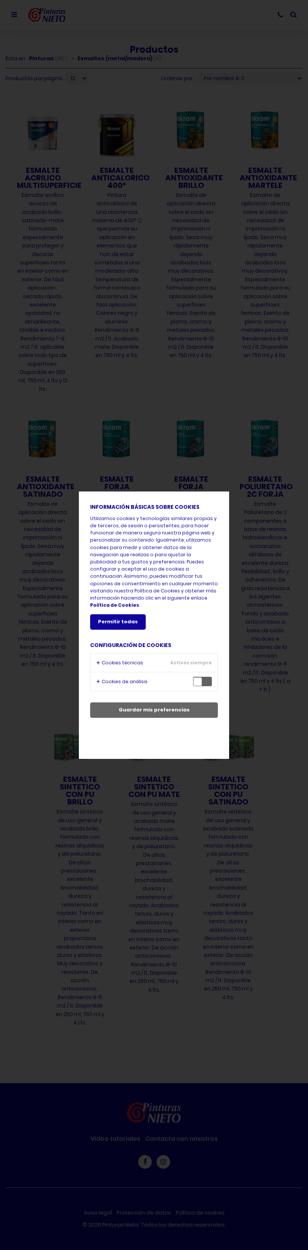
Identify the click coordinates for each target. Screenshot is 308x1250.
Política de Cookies (114, 605)
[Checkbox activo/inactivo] (204, 681)
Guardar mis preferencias (154, 709)
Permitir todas (118, 621)
